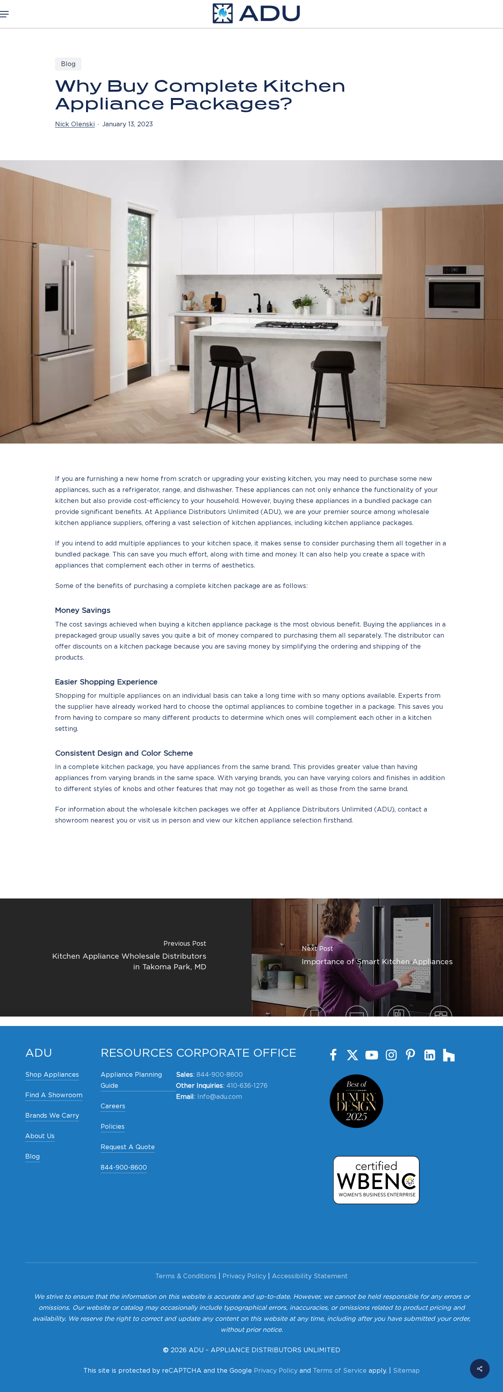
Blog (68, 64)
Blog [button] (32, 1156)
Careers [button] (113, 1106)
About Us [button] (40, 1136)
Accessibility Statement (310, 1276)
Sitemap (406, 1370)
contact (410, 809)
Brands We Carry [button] (52, 1115)
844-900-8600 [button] (124, 1167)
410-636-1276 (247, 1085)
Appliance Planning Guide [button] (131, 1080)
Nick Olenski (75, 124)
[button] (4, 14)
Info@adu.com (219, 1096)
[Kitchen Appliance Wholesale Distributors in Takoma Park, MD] (126, 957)
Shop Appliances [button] (52, 1074)
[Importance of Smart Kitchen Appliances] (377, 957)
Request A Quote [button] (128, 1147)
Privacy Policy (244, 1276)
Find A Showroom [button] (54, 1095)
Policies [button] (113, 1126)
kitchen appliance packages (368, 523)
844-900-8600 (219, 1074)
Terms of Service (340, 1370)
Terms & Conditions (186, 1276)
